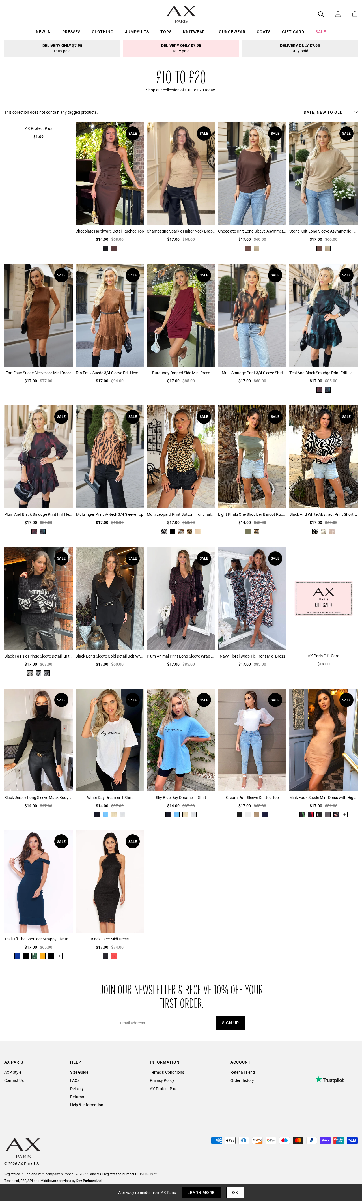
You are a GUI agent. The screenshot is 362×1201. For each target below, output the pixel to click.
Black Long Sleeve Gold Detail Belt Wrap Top (110, 656)
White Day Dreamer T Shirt (110, 797)
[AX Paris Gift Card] (323, 598)
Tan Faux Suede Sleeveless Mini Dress (38, 372)
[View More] (345, 814)
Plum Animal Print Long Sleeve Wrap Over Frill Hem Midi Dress (181, 656)
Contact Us (14, 1080)
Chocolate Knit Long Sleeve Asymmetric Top (252, 231)
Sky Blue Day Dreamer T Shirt (181, 797)
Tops (166, 31)
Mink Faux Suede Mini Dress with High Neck (323, 797)
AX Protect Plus (38, 128)
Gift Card (293, 31)
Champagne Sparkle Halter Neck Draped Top (181, 231)
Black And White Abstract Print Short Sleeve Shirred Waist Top (323, 514)
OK (235, 1192)
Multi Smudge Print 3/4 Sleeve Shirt (252, 372)
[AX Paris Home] (181, 14)
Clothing (103, 31)
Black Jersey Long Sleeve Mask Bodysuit (38, 797)
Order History (242, 1080)
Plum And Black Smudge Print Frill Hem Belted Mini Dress (38, 514)
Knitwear (194, 31)
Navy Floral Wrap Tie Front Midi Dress (252, 656)
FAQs (74, 1080)
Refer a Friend (242, 1072)
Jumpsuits (137, 31)
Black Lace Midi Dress (110, 939)
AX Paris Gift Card (323, 655)
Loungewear (230, 31)
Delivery (77, 1088)
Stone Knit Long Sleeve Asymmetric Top (323, 231)
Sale (321, 31)
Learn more (201, 1192)
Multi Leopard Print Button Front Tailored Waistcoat (181, 514)
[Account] (332, 14)
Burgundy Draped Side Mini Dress (181, 372)
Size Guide (79, 1072)
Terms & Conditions (167, 1072)
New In (43, 31)
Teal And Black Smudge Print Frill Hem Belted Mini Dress (323, 372)
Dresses (71, 31)
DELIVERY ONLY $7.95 (62, 48)
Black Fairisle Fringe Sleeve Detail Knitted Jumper (38, 656)
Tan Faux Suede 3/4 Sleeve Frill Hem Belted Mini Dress (110, 372)
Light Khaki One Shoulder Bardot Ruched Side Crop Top (252, 514)
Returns (77, 1096)
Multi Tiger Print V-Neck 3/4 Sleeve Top (109, 514)
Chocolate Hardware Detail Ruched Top (110, 231)
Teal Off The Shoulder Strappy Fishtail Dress (38, 939)
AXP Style (12, 1072)
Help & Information (86, 1104)
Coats (264, 31)
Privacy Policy (162, 1080)
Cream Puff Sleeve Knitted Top (252, 797)
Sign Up (230, 1022)
